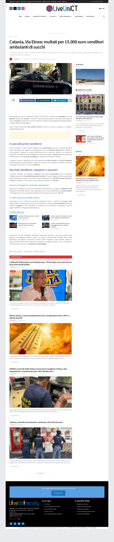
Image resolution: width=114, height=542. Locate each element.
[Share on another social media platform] (70, 100)
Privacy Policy (92, 528)
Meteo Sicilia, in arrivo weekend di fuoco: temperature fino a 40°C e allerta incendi (39, 316)
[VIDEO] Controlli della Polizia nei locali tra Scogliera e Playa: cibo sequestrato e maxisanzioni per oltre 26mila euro (38, 370)
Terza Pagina (78, 16)
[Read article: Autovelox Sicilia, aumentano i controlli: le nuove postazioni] (13, 218)
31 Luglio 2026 (87, 120)
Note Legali (14, 519)
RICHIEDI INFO (58, 493)
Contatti (59, 1)
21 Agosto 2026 (21, 320)
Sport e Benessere (65, 16)
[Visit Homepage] (62, 8)
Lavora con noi (48, 511)
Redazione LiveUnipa (83, 509)
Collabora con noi (46, 1)
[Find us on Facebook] (11, 8)
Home (20, 16)
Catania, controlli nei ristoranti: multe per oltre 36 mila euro (36, 422)
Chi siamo (47, 504)
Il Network (11, 1)
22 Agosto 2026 (21, 267)
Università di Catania (39, 16)
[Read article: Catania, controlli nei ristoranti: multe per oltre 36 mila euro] (40, 443)
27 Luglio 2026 (91, 143)
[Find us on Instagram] (23, 8)
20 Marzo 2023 (22, 227)
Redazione (17, 59)
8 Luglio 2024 (55, 219)
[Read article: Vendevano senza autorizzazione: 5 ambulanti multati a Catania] (13, 225)
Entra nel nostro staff (50, 509)
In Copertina (90, 16)
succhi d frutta (28, 251)
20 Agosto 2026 (21, 424)
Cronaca (13, 429)
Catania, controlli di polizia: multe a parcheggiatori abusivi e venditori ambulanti (60, 225)
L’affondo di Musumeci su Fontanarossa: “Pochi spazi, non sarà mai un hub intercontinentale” (40, 263)
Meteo (12, 324)
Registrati (64, 1)
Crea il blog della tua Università (53, 514)
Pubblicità (53, 1)
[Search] (104, 16)
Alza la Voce (23, 1)
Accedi (103, 8)
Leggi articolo (16, 308)
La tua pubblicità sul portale (52, 506)
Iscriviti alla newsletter (83, 514)
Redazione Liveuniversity (84, 506)
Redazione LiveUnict (82, 504)
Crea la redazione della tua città (86, 511)
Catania (27, 16)
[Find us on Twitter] (15, 8)
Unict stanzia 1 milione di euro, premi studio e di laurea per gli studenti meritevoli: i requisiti (95, 138)
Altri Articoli (41, 473)
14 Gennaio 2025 (23, 219)
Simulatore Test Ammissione (34, 1)
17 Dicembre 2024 (26, 59)
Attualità (52, 16)
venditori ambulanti (39, 251)
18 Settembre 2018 (56, 229)
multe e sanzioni (17, 251)
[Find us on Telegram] (19, 8)
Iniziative (17, 1)
